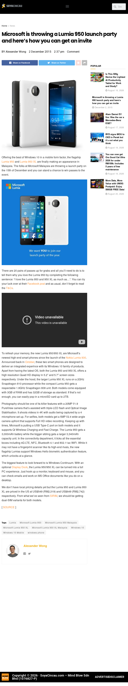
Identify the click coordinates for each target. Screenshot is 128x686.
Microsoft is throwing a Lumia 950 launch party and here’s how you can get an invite (107, 100)
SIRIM (53, 496)
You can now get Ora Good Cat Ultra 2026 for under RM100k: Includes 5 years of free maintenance (115, 162)
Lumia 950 (8, 161)
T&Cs (9, 288)
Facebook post (36, 283)
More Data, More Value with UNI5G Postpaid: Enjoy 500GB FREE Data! (115, 185)
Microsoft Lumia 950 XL (15, 527)
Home (4, 25)
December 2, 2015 (103, 107)
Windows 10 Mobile (13, 532)
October (29, 362)
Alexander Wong (35, 546)
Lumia (13, 522)
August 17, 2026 (115, 127)
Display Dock (20, 467)
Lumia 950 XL (28, 161)
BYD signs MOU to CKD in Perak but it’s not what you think (115, 139)
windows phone (36, 532)
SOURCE (9, 507)
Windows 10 (77, 527)
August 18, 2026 (115, 90)
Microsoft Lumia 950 (30, 522)
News (12, 25)
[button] (67, 6)
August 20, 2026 (115, 193)
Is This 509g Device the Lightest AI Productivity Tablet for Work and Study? (115, 80)
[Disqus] (44, 617)
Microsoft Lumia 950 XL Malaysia (49, 527)
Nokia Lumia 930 (76, 357)
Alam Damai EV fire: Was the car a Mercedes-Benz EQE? (115, 119)
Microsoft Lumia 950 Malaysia (61, 522)
